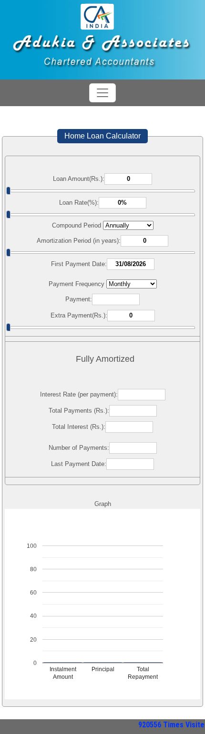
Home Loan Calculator (102, 136)
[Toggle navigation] (102, 92)
